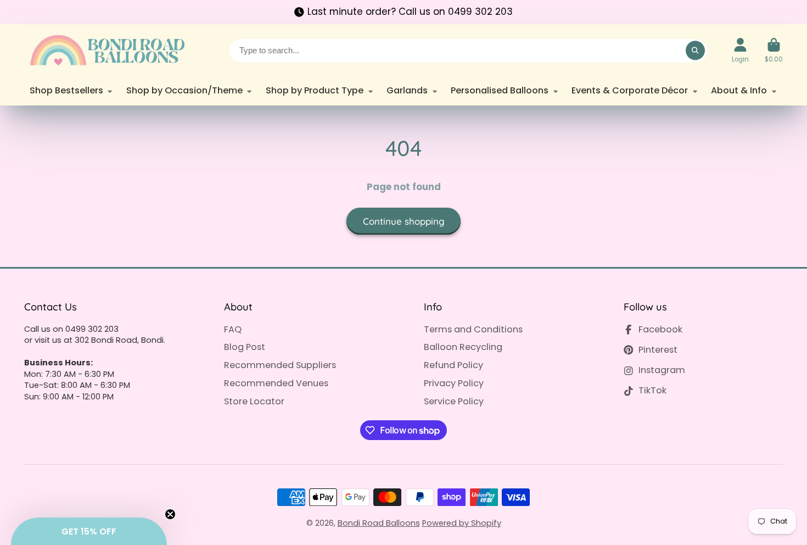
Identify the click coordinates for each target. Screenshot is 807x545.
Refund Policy (453, 365)
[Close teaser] (170, 514)
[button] (89, 531)
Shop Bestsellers (66, 90)
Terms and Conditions (473, 330)
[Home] (106, 50)
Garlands (407, 90)
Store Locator (254, 402)
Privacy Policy (454, 383)
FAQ (233, 330)
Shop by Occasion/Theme (184, 90)
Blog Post (244, 347)
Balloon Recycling (463, 347)
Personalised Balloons (499, 90)
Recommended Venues (276, 383)
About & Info (739, 90)
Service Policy (454, 402)
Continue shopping (404, 221)
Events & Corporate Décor (629, 90)
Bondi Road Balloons (379, 523)
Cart (774, 50)
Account (740, 50)
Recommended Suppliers (280, 365)
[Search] (695, 50)
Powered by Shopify (461, 523)
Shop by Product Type (314, 90)
